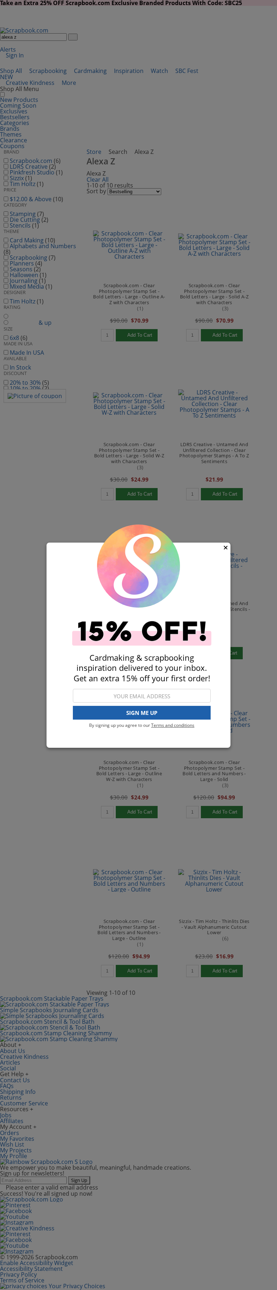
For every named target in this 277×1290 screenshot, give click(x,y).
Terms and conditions (172, 725)
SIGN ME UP (141, 712)
